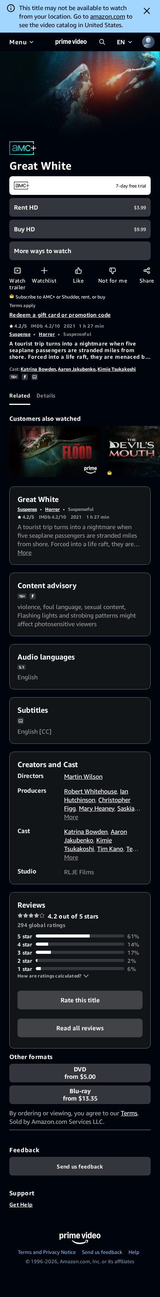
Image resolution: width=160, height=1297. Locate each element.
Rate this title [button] (80, 1000)
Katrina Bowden (38, 369)
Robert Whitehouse (90, 791)
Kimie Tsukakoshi (116, 369)
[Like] (78, 270)
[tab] (19, 395)
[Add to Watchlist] (44, 270)
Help (134, 1252)
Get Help (21, 1204)
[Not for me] (112, 270)
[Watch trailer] (17, 270)
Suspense (19, 334)
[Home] (71, 42)
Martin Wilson (83, 776)
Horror (47, 334)
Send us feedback (102, 1252)
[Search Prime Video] (102, 42)
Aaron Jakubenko (77, 369)
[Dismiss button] (147, 10)
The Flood (55, 451)
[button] (53, 976)
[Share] (146, 270)
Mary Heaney (96, 808)
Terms (129, 1113)
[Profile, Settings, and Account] (148, 42)
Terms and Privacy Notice (47, 1252)
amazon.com (107, 16)
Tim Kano (110, 849)
